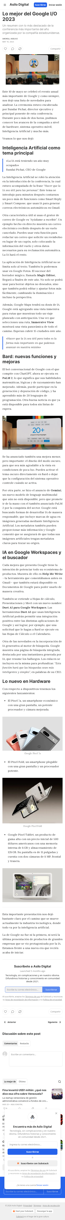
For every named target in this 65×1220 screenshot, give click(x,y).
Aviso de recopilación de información (38, 1173)
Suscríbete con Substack (35, 1163)
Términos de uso (38, 1170)
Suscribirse (40, 5)
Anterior (12, 1022)
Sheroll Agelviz (10, 39)
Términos (37, 1205)
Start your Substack (24, 1211)
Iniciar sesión (55, 5)
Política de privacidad (33, 1176)
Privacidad (27, 1205)
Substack (20, 1216)
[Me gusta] (5, 49)
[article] (32, 1099)
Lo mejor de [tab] (10, 1081)
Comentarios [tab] (10, 1043)
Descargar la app (44, 1211)
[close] (56, 1113)
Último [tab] (22, 1081)
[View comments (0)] (13, 49)
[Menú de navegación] (5, 5)
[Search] (60, 1082)
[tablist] (16, 1043)
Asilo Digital (17, 1104)
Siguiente (52, 1022)
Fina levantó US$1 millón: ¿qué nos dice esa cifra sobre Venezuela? (24, 1092)
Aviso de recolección (51, 1205)
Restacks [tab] (24, 1043)
